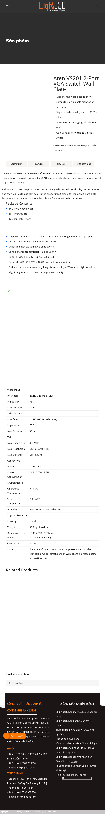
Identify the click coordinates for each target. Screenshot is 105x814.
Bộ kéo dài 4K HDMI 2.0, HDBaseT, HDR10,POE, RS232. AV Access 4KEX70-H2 (28, 611)
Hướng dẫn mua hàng (68, 738)
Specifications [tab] (84, 164)
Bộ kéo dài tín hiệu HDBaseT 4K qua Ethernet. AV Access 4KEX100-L (76, 633)
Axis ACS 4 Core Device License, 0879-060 (28, 638)
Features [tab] (38, 164)
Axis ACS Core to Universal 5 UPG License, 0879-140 (76, 592)
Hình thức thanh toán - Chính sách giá (76, 743)
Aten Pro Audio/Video (75, 145)
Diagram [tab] (61, 164)
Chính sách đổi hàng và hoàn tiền (74, 756)
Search (95, 683)
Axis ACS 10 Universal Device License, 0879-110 (76, 615)
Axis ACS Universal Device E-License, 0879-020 (77, 662)
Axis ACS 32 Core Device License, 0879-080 (28, 662)
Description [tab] (16, 164)
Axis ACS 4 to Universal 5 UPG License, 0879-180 (28, 592)
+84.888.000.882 (17, 736)
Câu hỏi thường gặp (67, 761)
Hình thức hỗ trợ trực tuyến (71, 774)
